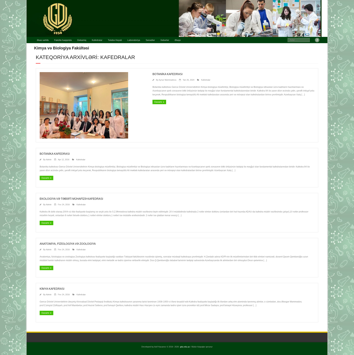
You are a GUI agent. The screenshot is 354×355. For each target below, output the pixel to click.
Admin (48, 159)
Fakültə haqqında (63, 40)
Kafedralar (97, 40)
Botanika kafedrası (167, 74)
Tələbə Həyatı (115, 40)
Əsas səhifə (43, 40)
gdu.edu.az (185, 347)
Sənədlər (150, 40)
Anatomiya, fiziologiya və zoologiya (68, 243)
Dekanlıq (81, 40)
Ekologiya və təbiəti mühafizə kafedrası (71, 198)
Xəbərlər (164, 40)
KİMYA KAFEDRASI (52, 288)
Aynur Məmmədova (167, 80)
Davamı (158, 102)
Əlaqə (178, 40)
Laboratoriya (133, 40)
